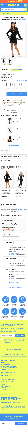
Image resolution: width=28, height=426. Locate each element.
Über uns (3, 389)
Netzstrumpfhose (18, 119)
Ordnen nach (6, 235)
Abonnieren (20, 335)
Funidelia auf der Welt (7, 379)
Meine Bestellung (6, 364)
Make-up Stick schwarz (19, 128)
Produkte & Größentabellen (9, 367)
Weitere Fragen (5, 371)
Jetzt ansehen (22, 19)
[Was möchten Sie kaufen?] (2, 5)
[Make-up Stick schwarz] (9, 130)
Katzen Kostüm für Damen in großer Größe (6, 192)
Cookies (3, 384)
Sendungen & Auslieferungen (9, 366)
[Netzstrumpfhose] (9, 121)
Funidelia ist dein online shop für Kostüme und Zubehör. (13, 5)
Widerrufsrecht (5, 386)
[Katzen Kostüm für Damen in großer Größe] (7, 180)
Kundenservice (15, 349)
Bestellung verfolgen (15, 354)
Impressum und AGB (7, 381)
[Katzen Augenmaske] (9, 139)
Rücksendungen (5, 369)
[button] (25, 41)
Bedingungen (7, 340)
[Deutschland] (2, 398)
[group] (3, 61)
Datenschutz (4, 383)
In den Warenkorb (17, 94)
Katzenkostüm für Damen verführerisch (20, 192)
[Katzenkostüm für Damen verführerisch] (20, 180)
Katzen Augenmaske (19, 137)
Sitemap (3, 387)
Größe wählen (21, 423)
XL (20, 84)
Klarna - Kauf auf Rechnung (9, 372)
